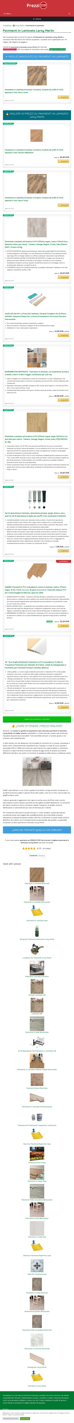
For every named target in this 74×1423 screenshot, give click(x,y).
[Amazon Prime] (66, 331)
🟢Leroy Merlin (18, 25)
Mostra (41, 855)
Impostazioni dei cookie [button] (11, 1418)
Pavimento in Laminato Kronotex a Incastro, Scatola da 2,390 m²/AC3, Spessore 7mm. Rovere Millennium (34, 151)
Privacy (6, 1409)
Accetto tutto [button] (25, 1418)
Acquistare (64, 97)
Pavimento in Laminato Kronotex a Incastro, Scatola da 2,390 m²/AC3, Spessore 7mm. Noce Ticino (34, 91)
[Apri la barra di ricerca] (69, 14)
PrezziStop (7, 25)
